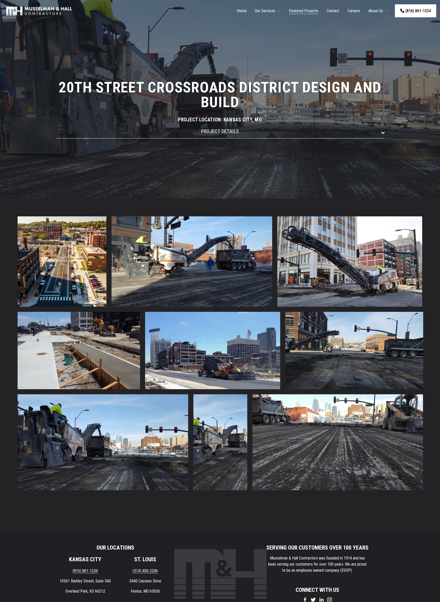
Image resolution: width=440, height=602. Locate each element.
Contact (333, 10)
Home (241, 10)
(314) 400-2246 (145, 570)
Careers (354, 10)
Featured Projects (303, 10)
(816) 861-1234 (417, 10)
